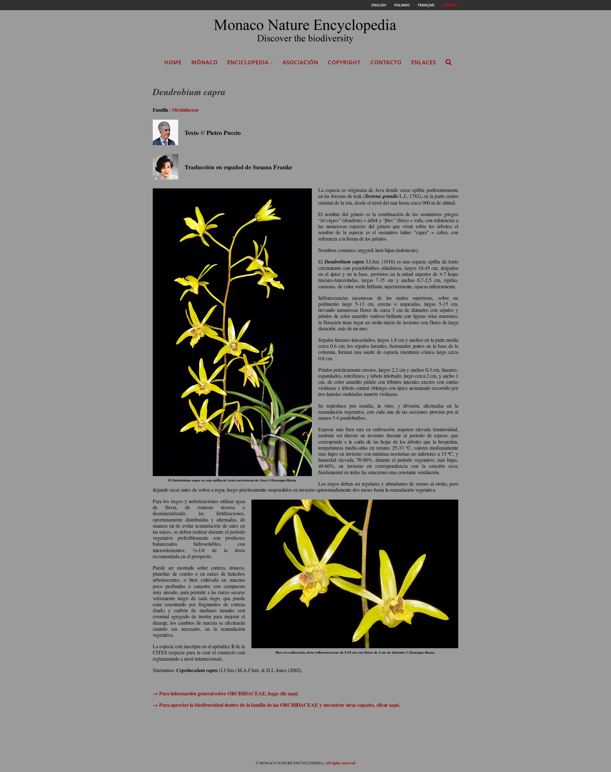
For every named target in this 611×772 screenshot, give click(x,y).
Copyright (344, 62)
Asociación (300, 62)
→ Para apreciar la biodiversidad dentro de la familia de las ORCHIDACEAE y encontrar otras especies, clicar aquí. (276, 704)
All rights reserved (340, 763)
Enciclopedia (248, 62)
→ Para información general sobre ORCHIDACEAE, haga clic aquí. (225, 693)
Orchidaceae (185, 109)
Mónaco (204, 62)
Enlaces (423, 62)
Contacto (386, 62)
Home (173, 62)
